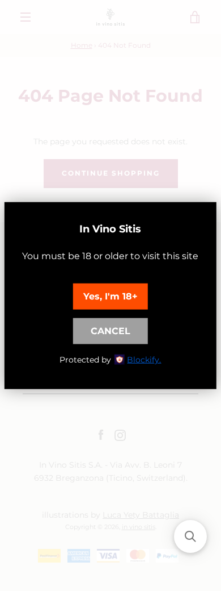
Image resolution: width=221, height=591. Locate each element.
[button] (190, 536)
